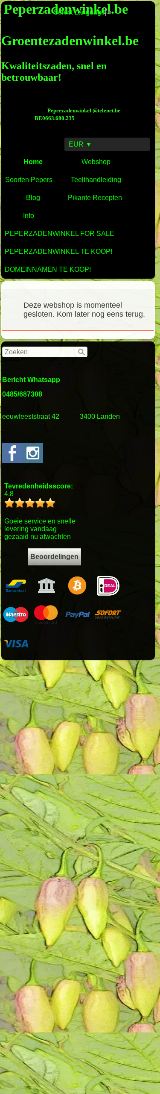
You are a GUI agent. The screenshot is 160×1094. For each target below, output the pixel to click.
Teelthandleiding (96, 179)
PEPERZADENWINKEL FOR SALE (59, 233)
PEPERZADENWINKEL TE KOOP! (58, 251)
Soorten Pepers (28, 179)
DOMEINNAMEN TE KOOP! (48, 269)
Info (28, 215)
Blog (33, 197)
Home (33, 161)
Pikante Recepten (95, 197)
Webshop (96, 161)
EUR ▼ (80, 144)
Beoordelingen (54, 556)
